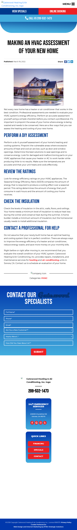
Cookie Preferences (38, 525)
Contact (38, 456)
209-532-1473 (38, 391)
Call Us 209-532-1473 (40, 18)
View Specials (19, 11)
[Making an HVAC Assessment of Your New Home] (38, 87)
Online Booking (58, 11)
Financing (38, 444)
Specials (38, 450)
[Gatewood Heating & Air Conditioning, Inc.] (19, 4)
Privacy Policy (66, 522)
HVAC (44, 278)
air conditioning (50, 260)
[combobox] (38, 330)
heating (33, 260)
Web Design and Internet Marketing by (38, 527)
